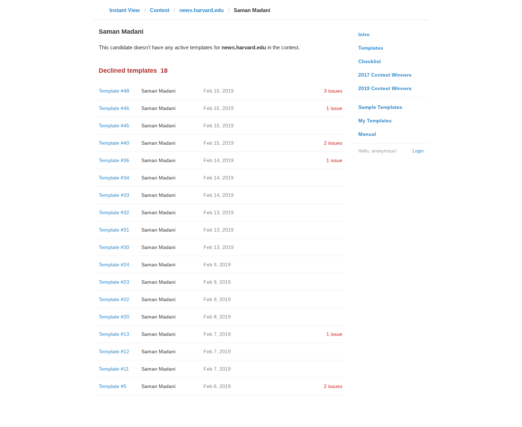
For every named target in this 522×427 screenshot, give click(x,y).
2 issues (333, 143)
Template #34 (114, 178)
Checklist (369, 61)
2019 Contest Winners (385, 88)
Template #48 (114, 91)
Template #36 (114, 160)
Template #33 (114, 195)
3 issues (333, 91)
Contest (159, 10)
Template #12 (114, 351)
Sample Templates (380, 107)
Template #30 (114, 247)
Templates (370, 48)
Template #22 (114, 299)
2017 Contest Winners (385, 75)
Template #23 (114, 282)
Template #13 (114, 334)
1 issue (334, 108)
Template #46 (114, 108)
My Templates (375, 120)
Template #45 (114, 125)
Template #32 (114, 212)
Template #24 (114, 264)
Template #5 (112, 386)
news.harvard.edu (201, 10)
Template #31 (114, 230)
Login (418, 151)
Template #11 (114, 369)
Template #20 (114, 317)
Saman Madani (158, 91)
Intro (364, 34)
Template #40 (114, 143)
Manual (367, 134)
